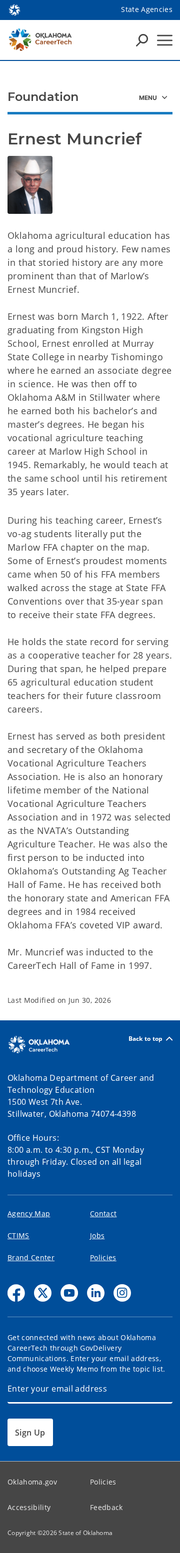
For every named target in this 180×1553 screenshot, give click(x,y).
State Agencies (146, 9)
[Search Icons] (142, 40)
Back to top (145, 1038)
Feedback (106, 1507)
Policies (103, 1257)
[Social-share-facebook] (16, 1293)
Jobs (97, 1235)
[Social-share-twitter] (43, 1293)
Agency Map (29, 1213)
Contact (103, 1213)
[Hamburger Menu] (164, 40)
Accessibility (29, 1507)
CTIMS (19, 1235)
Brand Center (31, 1257)
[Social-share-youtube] (69, 1293)
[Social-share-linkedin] (95, 1293)
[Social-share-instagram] (122, 1293)
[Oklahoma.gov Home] (15, 9)
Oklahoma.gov (32, 1482)
